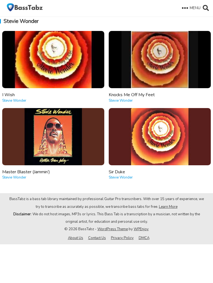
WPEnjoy (141, 229)
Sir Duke (117, 172)
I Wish (8, 95)
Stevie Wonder (14, 100)
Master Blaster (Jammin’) (26, 172)
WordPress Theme (112, 229)
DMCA (144, 237)
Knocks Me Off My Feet (132, 95)
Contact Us (97, 237)
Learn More (168, 206)
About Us (75, 237)
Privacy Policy (122, 237)
